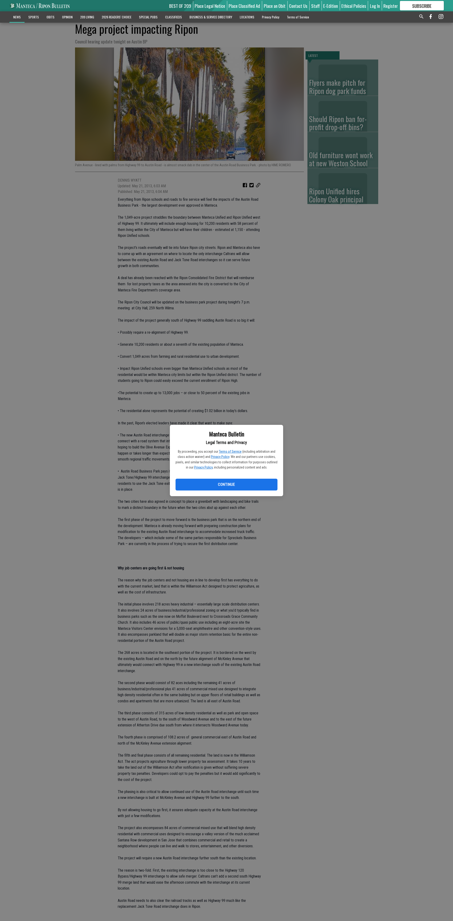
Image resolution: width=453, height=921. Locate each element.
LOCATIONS (247, 16)
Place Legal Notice (210, 6)
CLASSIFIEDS (173, 16)
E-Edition (330, 6)
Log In (375, 6)
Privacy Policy (220, 457)
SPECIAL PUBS (148, 16)
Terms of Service (230, 451)
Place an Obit (274, 6)
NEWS (17, 16)
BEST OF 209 (180, 6)
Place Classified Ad (244, 6)
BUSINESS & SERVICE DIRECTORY (210, 16)
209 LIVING (87, 16)
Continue (226, 484)
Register (390, 6)
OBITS (50, 16)
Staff (315, 6)
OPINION (67, 16)
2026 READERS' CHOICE (116, 16)
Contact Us (298, 6)
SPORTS (33, 16)
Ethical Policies (353, 6)
